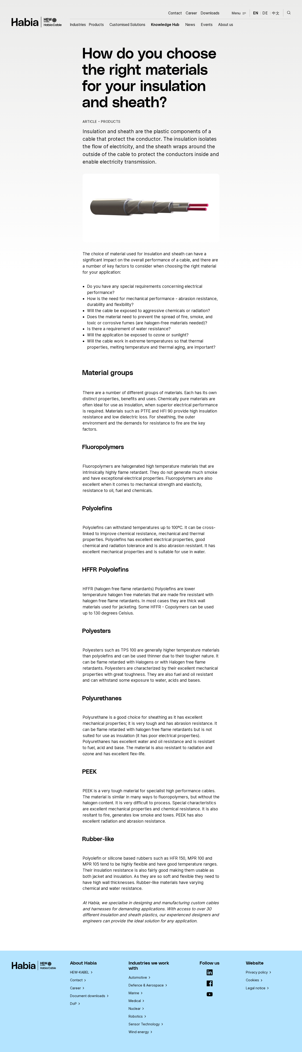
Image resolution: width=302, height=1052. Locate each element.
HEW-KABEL (79, 972)
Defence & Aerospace (146, 985)
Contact (175, 13)
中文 (276, 13)
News (190, 24)
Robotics (136, 1016)
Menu (236, 13)
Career (191, 13)
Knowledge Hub (165, 24)
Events (207, 24)
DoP (73, 1004)
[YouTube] (210, 995)
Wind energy (139, 1032)
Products (96, 24)
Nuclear (135, 1009)
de (265, 13)
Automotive (138, 977)
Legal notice (255, 988)
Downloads (210, 13)
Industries (78, 24)
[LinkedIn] (210, 973)
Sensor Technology (144, 1024)
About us (225, 24)
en (255, 13)
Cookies (252, 980)
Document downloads (87, 996)
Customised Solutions (127, 24)
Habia (37, 22)
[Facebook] (210, 984)
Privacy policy (257, 972)
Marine (134, 993)
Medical (135, 1001)
